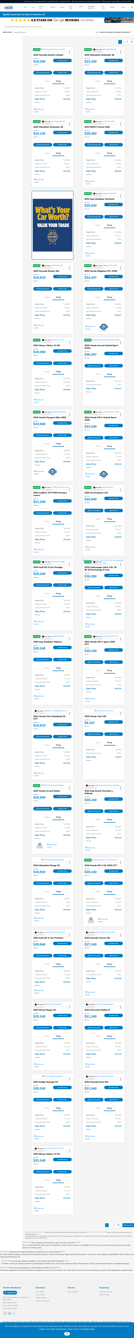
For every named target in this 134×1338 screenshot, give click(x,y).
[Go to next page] (127, 42)
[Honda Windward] (12, 7)
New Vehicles (40, 1292)
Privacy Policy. (89, 1329)
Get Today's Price (62, 60)
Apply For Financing (105, 1292)
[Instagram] (9, 1313)
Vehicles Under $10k (42, 1301)
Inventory (40, 1287)
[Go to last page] (131, 42)
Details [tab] (46, 81)
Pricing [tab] (58, 81)
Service (71, 1287)
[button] (42, 73)
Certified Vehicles (41, 1298)
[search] (132, 7)
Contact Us (11, 1292)
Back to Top (128, 1225)
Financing (104, 1287)
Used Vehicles (40, 1295)
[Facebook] (5, 1313)
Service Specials (73, 1292)
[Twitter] (14, 1313)
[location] (72, 1)
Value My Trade (62, 72)
